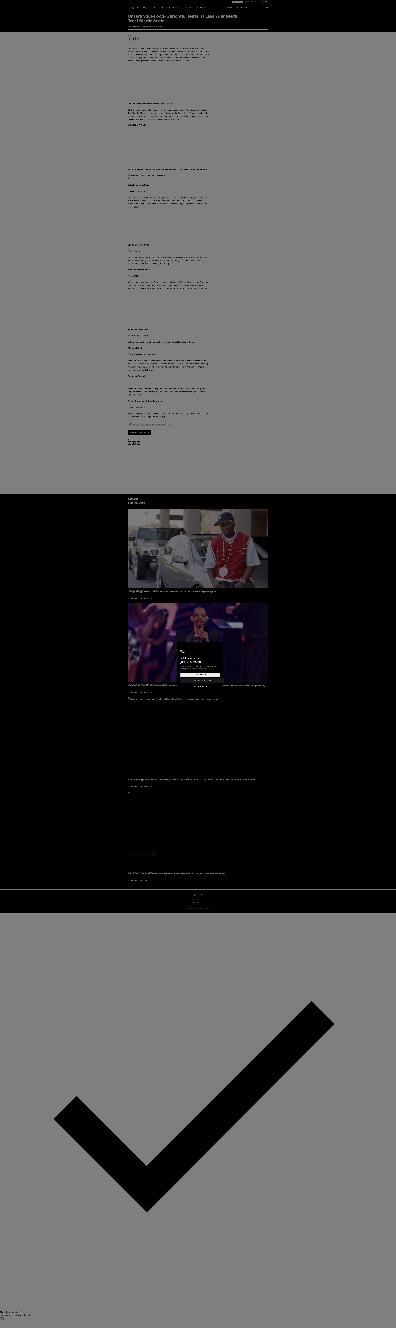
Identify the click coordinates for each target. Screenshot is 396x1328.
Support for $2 (200, 675)
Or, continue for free (200, 686)
